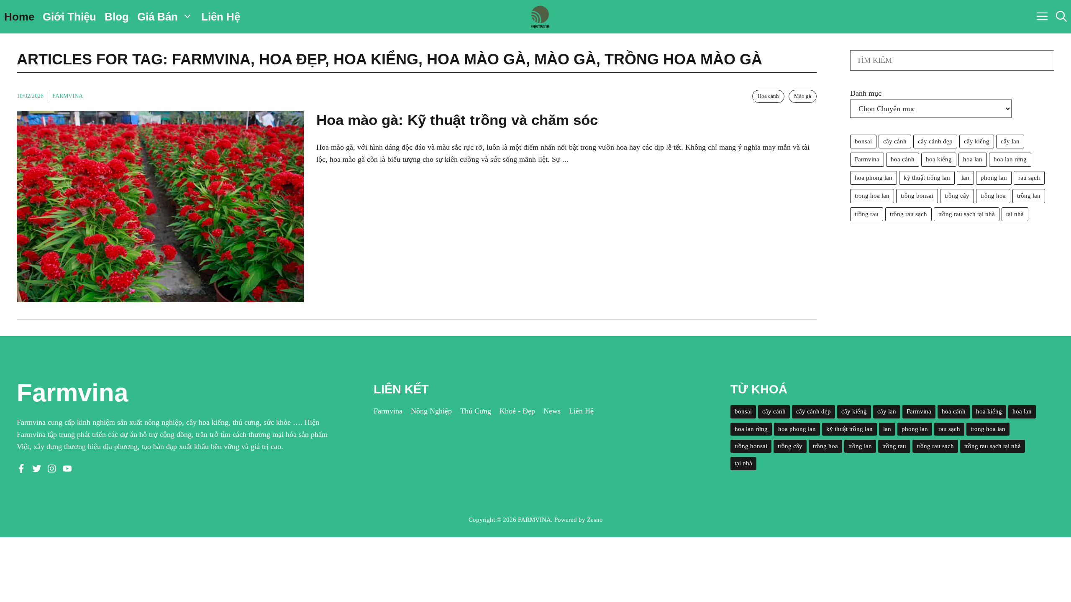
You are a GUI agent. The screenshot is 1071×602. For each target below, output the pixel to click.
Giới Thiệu (69, 16)
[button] (1061, 16)
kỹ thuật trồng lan (927, 177)
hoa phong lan (873, 177)
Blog (117, 16)
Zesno (595, 519)
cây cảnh (895, 141)
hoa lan (972, 159)
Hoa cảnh (768, 96)
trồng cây (957, 195)
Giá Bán (157, 16)
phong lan (994, 177)
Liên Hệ (220, 16)
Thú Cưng (475, 411)
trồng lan (1028, 195)
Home (19, 16)
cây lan (1010, 141)
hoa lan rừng (1010, 159)
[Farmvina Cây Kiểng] (539, 16)
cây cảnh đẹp (935, 141)
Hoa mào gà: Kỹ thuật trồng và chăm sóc (457, 120)
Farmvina (67, 96)
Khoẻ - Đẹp (517, 411)
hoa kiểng (939, 159)
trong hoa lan (872, 195)
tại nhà (1015, 214)
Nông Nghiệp (431, 411)
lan (965, 177)
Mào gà (802, 96)
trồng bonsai (917, 195)
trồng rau (867, 214)
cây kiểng (976, 141)
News (552, 411)
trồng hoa (993, 195)
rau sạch (1029, 177)
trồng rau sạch (908, 214)
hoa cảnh (903, 159)
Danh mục (865, 93)
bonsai (863, 141)
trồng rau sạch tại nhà (966, 214)
